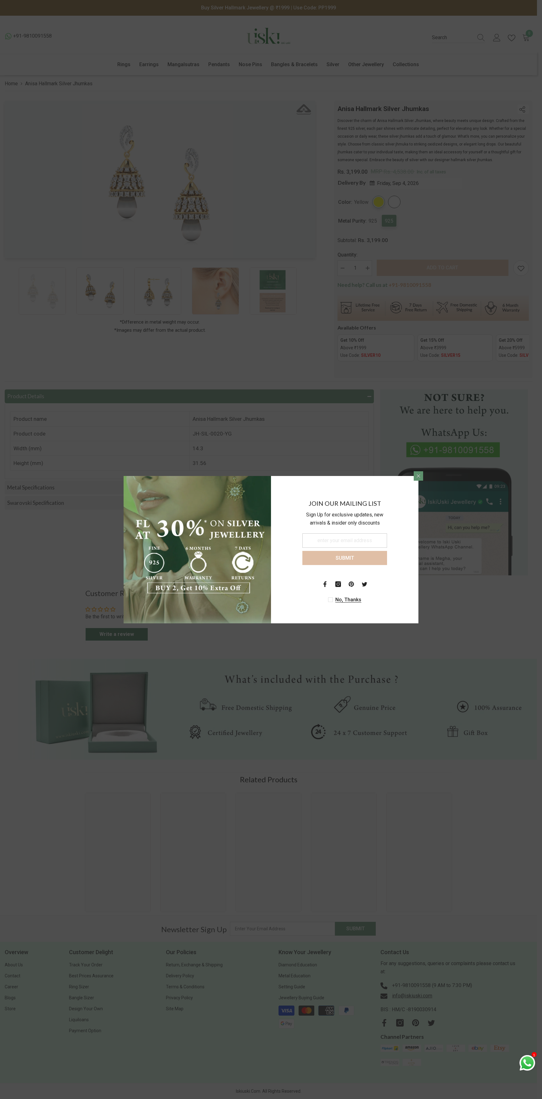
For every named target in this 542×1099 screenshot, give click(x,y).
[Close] (418, 476)
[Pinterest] (351, 584)
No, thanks (348, 600)
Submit (345, 558)
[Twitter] (364, 584)
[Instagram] (338, 584)
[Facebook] (325, 584)
